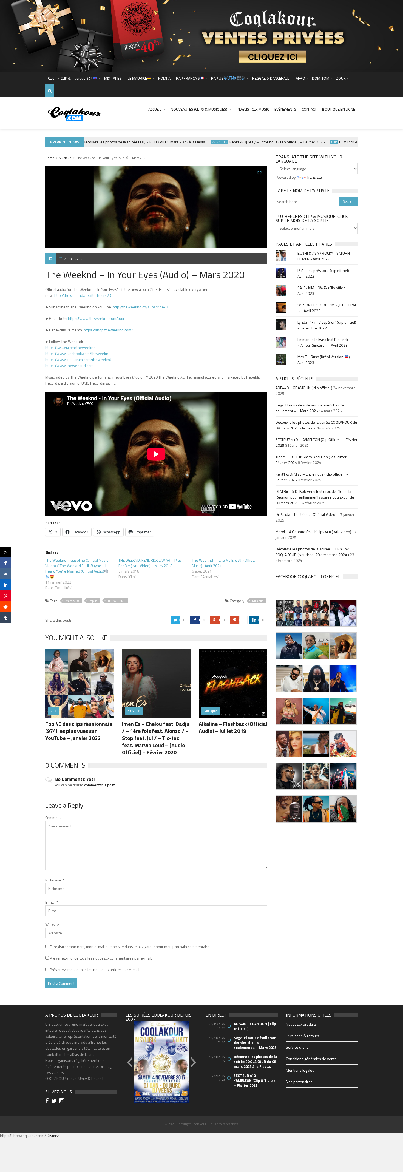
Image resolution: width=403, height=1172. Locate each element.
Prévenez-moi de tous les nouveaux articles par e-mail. (95, 969)
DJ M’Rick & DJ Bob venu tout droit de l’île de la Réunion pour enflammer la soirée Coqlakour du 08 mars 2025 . (315, 497)
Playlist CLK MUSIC (253, 109)
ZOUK (341, 78)
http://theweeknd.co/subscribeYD (140, 307)
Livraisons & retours (302, 1036)
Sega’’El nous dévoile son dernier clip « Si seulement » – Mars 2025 (310, 408)
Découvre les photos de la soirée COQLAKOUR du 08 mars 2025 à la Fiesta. (130, 142)
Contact (309, 109)
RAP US (217, 78)
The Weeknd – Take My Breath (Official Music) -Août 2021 (224, 562)
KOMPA (164, 78)
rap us (93, 601)
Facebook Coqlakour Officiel (308, 576)
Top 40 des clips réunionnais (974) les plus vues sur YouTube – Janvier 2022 (78, 730)
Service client (297, 1047)
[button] (289, 613)
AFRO (300, 78)
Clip (319, 142)
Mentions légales (300, 1070)
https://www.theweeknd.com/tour (96, 318)
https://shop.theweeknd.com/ (108, 330)
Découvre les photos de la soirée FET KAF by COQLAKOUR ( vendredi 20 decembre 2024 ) (312, 551)
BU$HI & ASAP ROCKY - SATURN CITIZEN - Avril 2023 (323, 256)
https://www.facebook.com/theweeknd (77, 353)
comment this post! (99, 785)
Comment (54, 817)
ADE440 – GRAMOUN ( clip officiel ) (304, 388)
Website (52, 924)
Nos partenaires (299, 1082)
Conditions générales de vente (311, 1059)
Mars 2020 (72, 601)
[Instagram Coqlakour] (62, 1101)
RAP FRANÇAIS (188, 78)
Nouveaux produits (301, 1024)
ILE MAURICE (137, 78)
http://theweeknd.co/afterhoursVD (82, 295)
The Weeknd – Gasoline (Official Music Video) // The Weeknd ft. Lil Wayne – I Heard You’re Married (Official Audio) (76, 565)
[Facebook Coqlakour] (47, 1101)
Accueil (154, 109)
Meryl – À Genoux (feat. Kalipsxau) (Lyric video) (313, 531)
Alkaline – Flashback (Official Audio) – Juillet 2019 (233, 727)
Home (49, 157)
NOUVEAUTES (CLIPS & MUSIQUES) (199, 109)
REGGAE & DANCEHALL (270, 78)
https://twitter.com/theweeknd (70, 347)
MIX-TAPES (112, 78)
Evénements (285, 109)
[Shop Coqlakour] (201, 35)
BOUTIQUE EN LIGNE (338, 109)
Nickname (54, 880)
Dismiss (53, 1135)
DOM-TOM (320, 78)
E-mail (51, 902)
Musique (65, 157)
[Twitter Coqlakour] (54, 1101)
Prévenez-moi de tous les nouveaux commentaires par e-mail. (101, 958)
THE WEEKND (117, 601)
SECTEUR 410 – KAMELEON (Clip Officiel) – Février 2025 (255, 1080)
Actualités (205, 142)
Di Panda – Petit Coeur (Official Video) (306, 514)
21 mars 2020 (74, 258)
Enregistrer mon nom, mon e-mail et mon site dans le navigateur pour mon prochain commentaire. (130, 946)
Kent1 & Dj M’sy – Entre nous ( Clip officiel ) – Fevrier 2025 (263, 142)
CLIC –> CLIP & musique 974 (70, 78)
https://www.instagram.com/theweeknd (78, 359)
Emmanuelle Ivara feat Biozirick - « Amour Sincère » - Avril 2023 (324, 342)
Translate (314, 177)
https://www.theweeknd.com (69, 365)
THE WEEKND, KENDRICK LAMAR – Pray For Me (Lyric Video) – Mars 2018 (150, 562)
